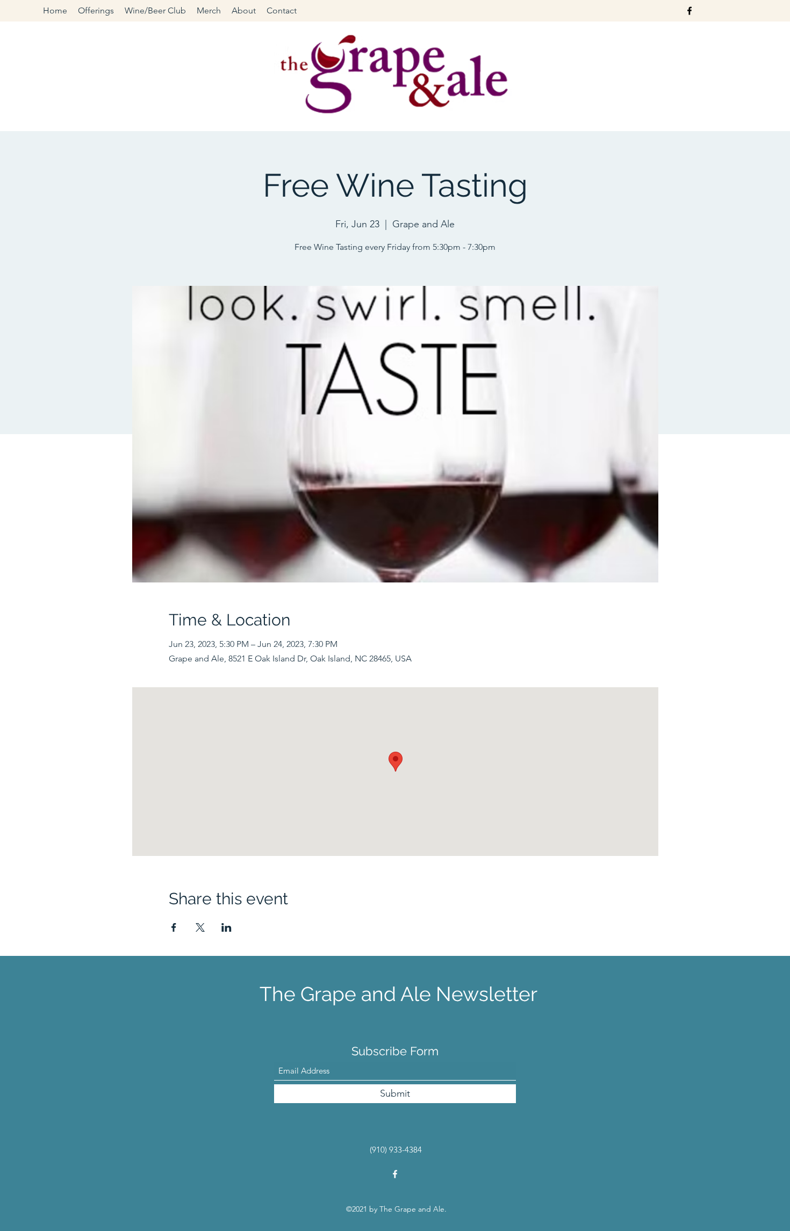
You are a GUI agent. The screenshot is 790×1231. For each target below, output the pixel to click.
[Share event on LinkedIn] (226, 927)
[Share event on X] (200, 927)
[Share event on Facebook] (174, 927)
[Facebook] (689, 10)
